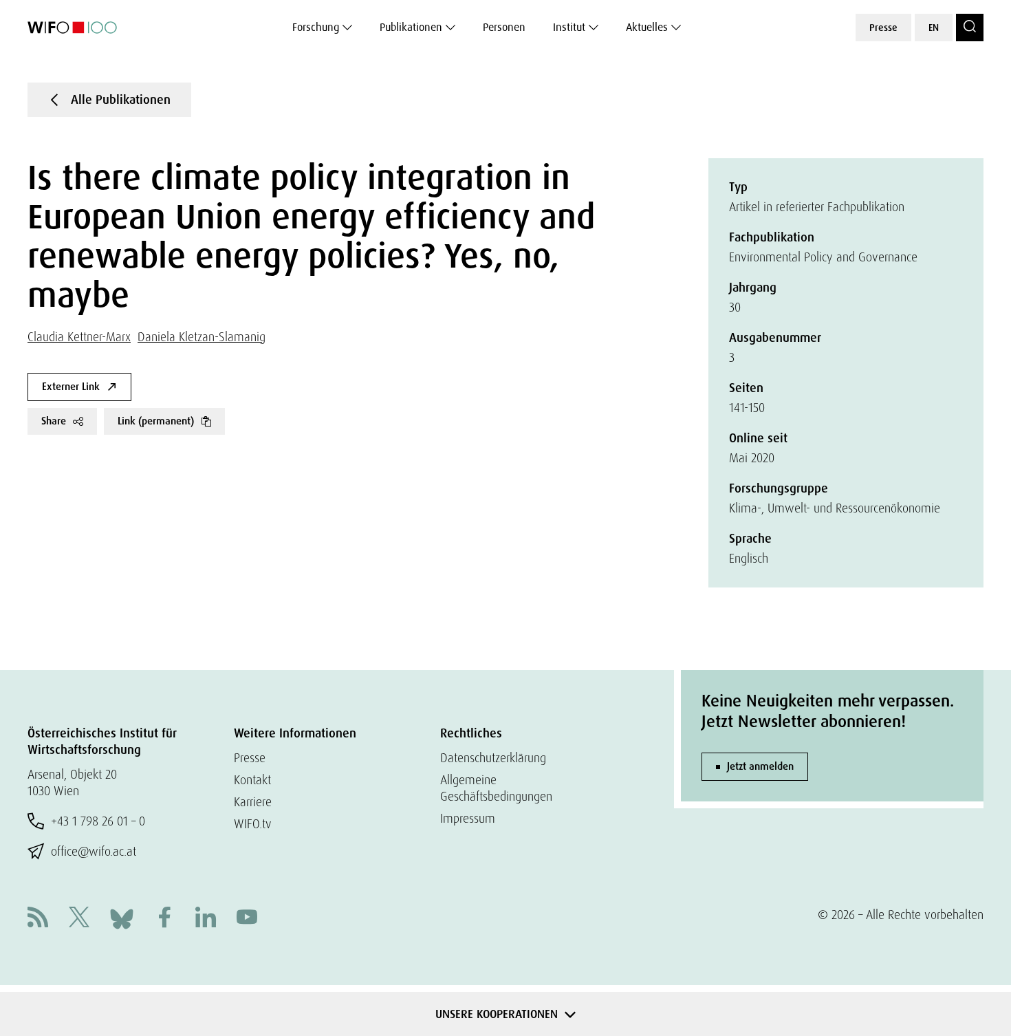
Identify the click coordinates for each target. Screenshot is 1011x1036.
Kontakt (252, 780)
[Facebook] (164, 918)
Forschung (315, 27)
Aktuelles (647, 27)
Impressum (467, 818)
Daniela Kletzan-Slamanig (201, 337)
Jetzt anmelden (760, 766)
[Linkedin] (205, 918)
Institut (569, 27)
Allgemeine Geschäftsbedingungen (496, 788)
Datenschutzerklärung (493, 758)
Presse (883, 27)
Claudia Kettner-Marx (79, 337)
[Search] (969, 27)
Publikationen (411, 27)
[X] (79, 918)
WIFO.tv (253, 824)
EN (933, 27)
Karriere (253, 802)
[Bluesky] (121, 917)
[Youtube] (247, 918)
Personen (504, 27)
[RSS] (38, 918)
